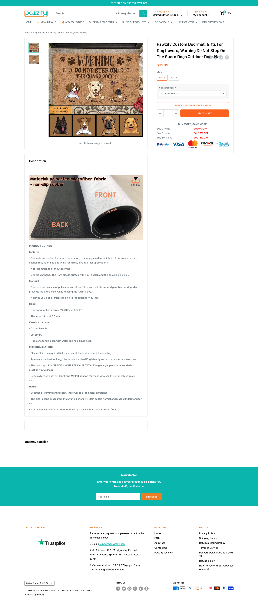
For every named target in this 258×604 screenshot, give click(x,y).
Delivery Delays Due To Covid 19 (216, 554)
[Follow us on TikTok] (141, 589)
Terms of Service (208, 547)
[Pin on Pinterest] (215, 57)
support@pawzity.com (112, 543)
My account (200, 14)
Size (159, 71)
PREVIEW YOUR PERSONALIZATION (193, 105)
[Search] (143, 13)
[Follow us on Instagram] (129, 589)
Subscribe (151, 496)
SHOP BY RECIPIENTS (101, 22)
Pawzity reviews (163, 552)
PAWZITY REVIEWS (213, 22)
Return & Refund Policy (212, 542)
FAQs (157, 538)
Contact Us (160, 547)
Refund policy (207, 560)
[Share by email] (227, 57)
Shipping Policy (208, 538)
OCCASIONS (162, 22)
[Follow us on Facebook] (118, 589)
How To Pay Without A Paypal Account (216, 567)
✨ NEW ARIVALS (46, 22)
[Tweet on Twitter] (221, 57)
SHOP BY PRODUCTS (134, 22)
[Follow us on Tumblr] (146, 589)
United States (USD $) (37, 583)
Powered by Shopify (34, 594)
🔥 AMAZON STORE (73, 22)
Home (27, 32)
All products (39, 32)
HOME (28, 22)
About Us (159, 542)
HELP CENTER (186, 22)
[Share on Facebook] (210, 57)
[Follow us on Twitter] (124, 589)
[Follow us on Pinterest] (135, 589)
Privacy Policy (207, 533)
